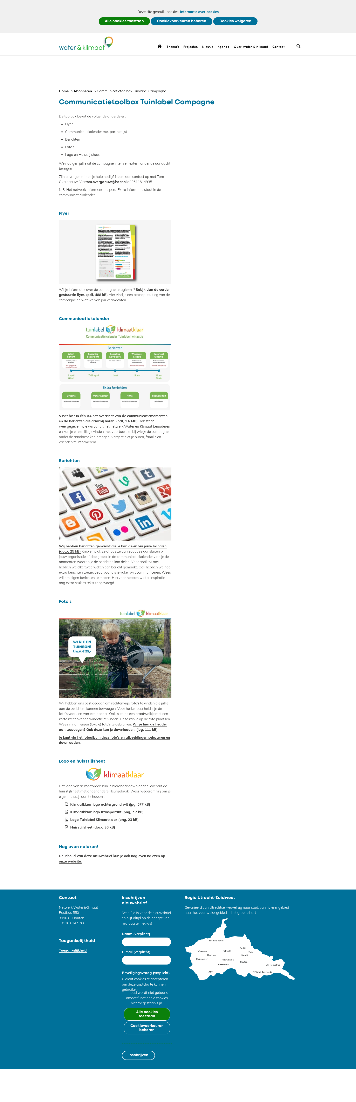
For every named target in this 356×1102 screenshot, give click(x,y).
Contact (278, 47)
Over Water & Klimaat (251, 47)
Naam (136, 934)
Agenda (223, 47)
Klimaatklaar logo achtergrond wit (110, 804)
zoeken (300, 47)
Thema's (172, 47)
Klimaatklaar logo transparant (107, 812)
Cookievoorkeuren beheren (181, 21)
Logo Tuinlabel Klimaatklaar (104, 819)
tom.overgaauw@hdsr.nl (105, 182)
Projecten (190, 47)
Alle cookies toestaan (124, 21)
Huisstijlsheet (92, 827)
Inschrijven (138, 1055)
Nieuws (207, 47)
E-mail (136, 952)
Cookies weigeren (235, 21)
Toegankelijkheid (73, 950)
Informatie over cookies (199, 11)
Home (160, 46)
